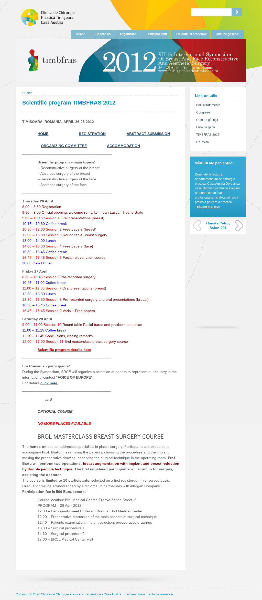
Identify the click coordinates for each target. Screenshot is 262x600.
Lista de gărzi (205, 127)
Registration (92, 134)
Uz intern (202, 142)
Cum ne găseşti (207, 120)
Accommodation (123, 146)
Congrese (203, 112)
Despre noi (103, 34)
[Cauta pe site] (237, 12)
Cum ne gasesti (227, 34)
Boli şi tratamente (208, 105)
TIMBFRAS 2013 (208, 135)
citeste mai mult (208, 207)
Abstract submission (148, 134)
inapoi (27, 92)
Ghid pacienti (157, 34)
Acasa (80, 34)
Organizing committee (64, 146)
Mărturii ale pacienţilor (214, 163)
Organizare (128, 34)
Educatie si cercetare (191, 34)
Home (43, 134)
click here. (49, 383)
